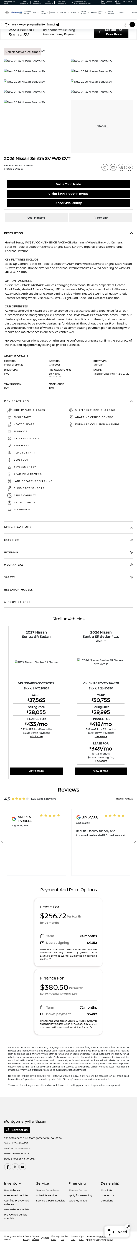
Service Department (48, 1190)
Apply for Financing (80, 1195)
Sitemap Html (55, 1238)
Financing (77, 1183)
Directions (107, 1200)
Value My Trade (77, 1200)
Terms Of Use (35, 1238)
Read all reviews (124, 798)
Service (42, 1183)
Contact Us (19, 1130)
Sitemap (45, 1237)
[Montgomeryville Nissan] (13, 12)
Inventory (12, 1183)
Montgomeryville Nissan (13, 1238)
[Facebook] (7, 1166)
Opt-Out (81, 1238)
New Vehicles (12, 1190)
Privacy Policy (27, 1238)
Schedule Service (46, 1195)
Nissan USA (74, 1238)
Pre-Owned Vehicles (16, 1195)
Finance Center (77, 1190)
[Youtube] (22, 1166)
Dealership (110, 1183)
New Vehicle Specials (16, 1209)
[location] (72, 2)
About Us (106, 1190)
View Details (36, 770)
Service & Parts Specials (50, 1200)
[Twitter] (15, 1166)
